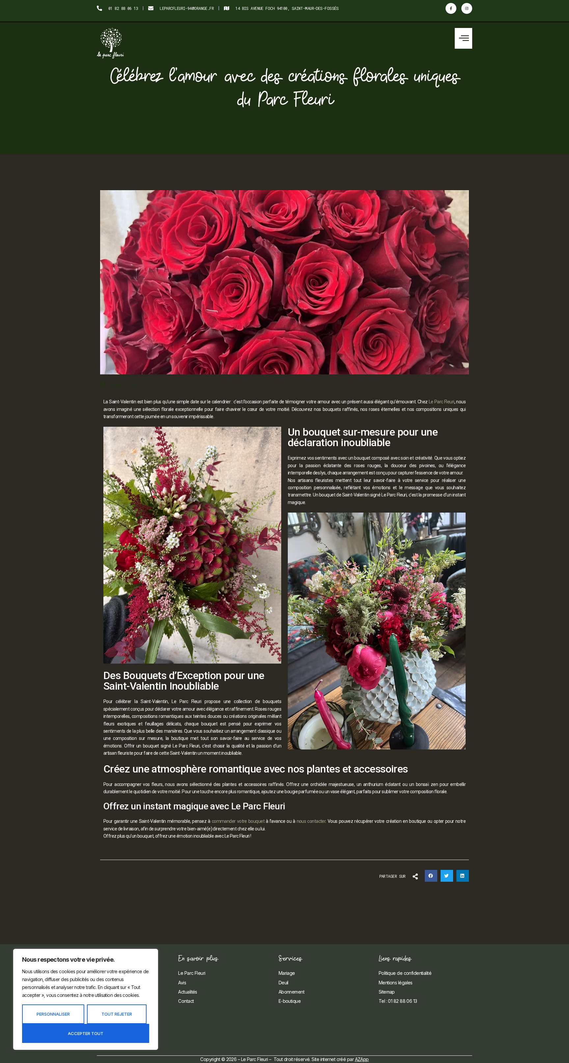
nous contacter (311, 821)
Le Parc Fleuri (441, 401)
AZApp (362, 1059)
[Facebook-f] (451, 8)
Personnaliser (53, 1014)
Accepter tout (85, 1033)
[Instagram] (466, 8)
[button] (463, 38)
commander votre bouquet (238, 821)
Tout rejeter (116, 1014)
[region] (85, 999)
